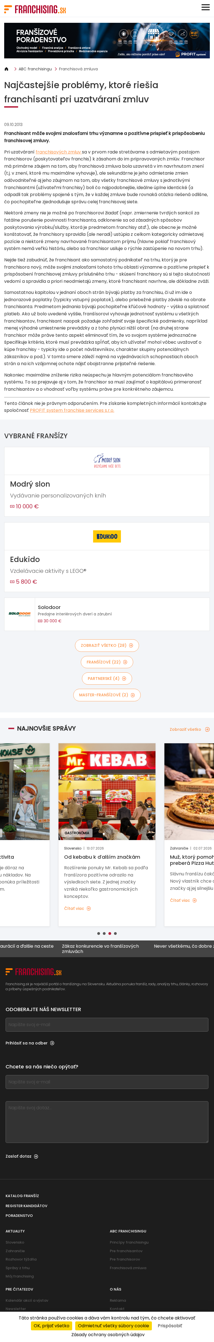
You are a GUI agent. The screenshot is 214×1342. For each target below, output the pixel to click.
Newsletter (16, 1308)
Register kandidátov (26, 1206)
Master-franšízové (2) (103, 695)
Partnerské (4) (104, 678)
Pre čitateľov (19, 1289)
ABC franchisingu (35, 69)
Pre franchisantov (126, 1251)
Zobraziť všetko (185, 729)
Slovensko (15, 1242)
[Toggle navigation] (205, 7)
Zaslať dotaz (18, 1156)
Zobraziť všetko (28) (104, 645)
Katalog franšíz (22, 1196)
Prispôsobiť (170, 1326)
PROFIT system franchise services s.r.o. (72, 410)
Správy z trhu (18, 1268)
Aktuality (15, 1231)
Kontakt (117, 1308)
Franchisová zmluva (78, 69)
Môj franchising (20, 1276)
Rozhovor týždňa (21, 1259)
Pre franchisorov (125, 1259)
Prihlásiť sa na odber (27, 1043)
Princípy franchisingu (129, 1242)
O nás (115, 1289)
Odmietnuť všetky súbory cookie (113, 1326)
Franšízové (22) (104, 662)
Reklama (118, 1300)
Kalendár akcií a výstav (27, 1300)
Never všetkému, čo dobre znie (168, 946)
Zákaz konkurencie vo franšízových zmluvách (81, 949)
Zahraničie (15, 1251)
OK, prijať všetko (51, 1326)
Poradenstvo (19, 1215)
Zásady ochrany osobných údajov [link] (108, 1334)
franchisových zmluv (59, 152)
